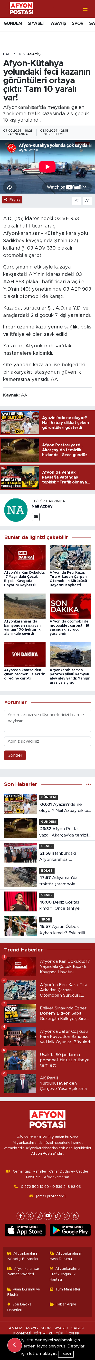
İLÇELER (73, 1333)
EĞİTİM (40, 1333)
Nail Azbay (42, 506)
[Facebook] (21, 1216)
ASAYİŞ (58, 23)
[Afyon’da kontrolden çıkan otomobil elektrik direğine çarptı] (25, 654)
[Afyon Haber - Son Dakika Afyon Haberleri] (21, 8)
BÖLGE (47, 870)
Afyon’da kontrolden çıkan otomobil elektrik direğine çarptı (24, 674)
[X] (30, 1216)
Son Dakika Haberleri (19, 1307)
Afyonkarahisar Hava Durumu (66, 1256)
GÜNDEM (13, 23)
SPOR (78, 23)
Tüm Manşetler (67, 1289)
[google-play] (70, 1231)
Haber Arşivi (66, 1304)
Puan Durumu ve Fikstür (23, 1292)
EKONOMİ (22, 1333)
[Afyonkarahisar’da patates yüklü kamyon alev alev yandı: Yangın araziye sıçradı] (70, 654)
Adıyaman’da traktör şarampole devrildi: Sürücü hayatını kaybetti (62, 881)
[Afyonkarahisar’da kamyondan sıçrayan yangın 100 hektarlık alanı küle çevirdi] (25, 606)
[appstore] (25, 1231)
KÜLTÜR (56, 1333)
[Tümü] (88, 784)
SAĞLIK (77, 1328)
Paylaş (15, 199)
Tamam (66, 1354)
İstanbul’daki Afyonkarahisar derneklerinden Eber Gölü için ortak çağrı (65, 857)
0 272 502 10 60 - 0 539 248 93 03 (51, 1187)
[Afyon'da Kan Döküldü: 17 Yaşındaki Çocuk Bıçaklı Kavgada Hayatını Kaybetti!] (25, 557)
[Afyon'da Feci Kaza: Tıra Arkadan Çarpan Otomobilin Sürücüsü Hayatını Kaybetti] (70, 557)
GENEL (46, 846)
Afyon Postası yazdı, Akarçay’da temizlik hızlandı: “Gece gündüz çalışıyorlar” (64, 832)
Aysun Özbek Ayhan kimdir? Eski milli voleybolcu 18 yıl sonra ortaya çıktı (62, 930)
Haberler (12, 54)
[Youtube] (48, 1216)
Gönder (15, 755)
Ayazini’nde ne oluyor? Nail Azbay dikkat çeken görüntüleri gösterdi (64, 808)
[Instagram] (39, 1216)
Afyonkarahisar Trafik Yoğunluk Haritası (65, 1274)
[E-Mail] (36, 517)
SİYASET (36, 23)
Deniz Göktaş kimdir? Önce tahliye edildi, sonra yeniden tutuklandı (59, 906)
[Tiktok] (57, 1216)
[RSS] (75, 1216)
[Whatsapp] (66, 1216)
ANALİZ (15, 1328)
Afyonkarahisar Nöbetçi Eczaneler (23, 1256)
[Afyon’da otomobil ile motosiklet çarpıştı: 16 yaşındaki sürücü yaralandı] (70, 606)
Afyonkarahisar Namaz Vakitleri (23, 1271)
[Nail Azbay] (16, 510)
